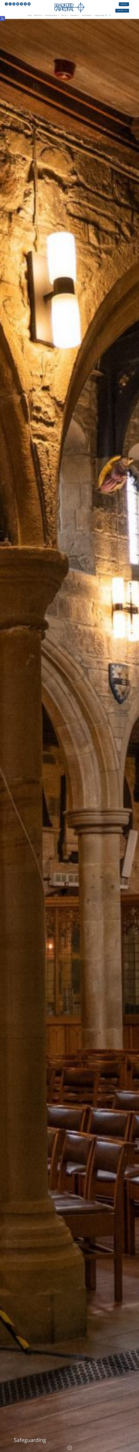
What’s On (37, 15)
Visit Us (64, 15)
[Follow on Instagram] (13, 3)
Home (30, 15)
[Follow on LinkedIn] (25, 3)
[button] (2, 18)
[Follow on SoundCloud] (21, 3)
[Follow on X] (10, 3)
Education (74, 15)
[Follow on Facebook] (6, 3)
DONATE (123, 4)
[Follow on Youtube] (17, 3)
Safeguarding (99, 15)
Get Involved (86, 15)
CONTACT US (122, 11)
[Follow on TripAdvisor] (29, 3)
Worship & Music (51, 15)
